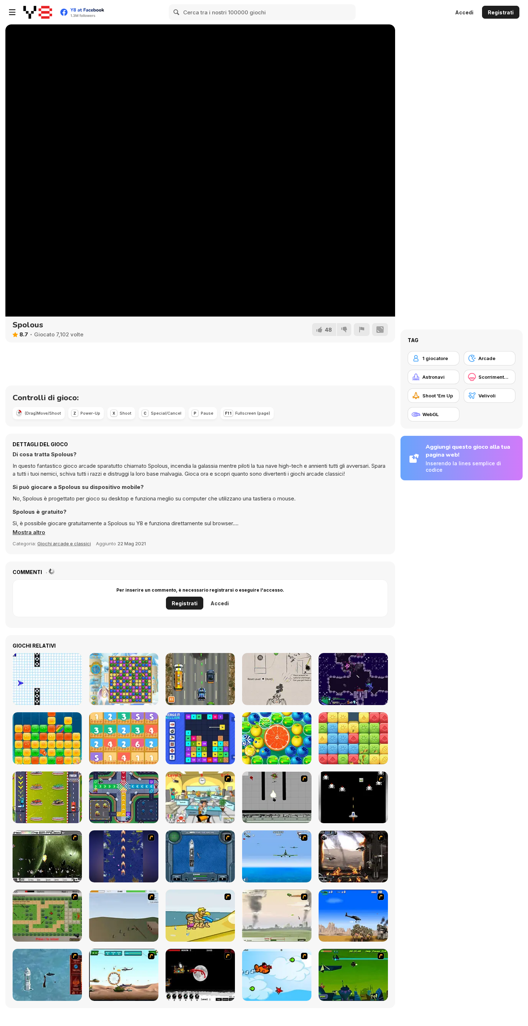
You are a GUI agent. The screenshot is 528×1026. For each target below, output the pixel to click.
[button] (29, 532)
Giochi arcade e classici (64, 543)
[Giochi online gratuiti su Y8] (37, 12)
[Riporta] (362, 329)
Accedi (464, 12)
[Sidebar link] (12, 12)
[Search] (177, 12)
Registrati (501, 12)
